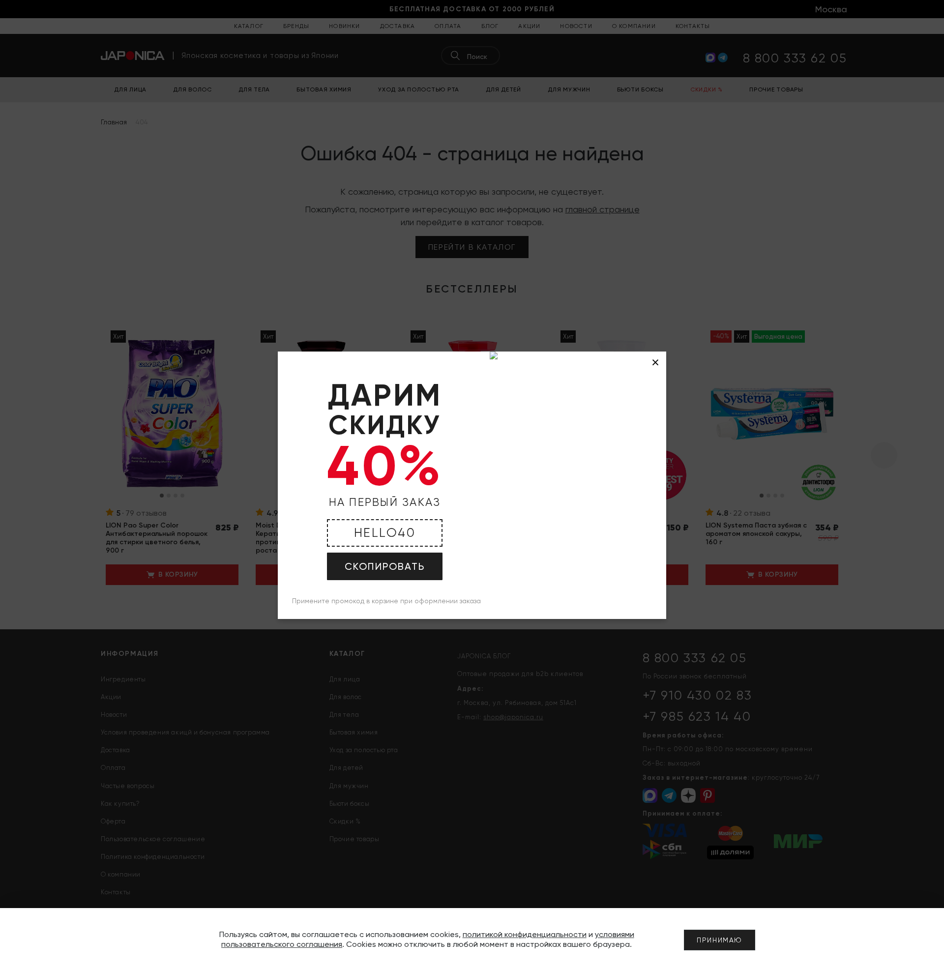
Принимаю (719, 940)
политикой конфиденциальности (525, 934)
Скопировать (385, 566)
